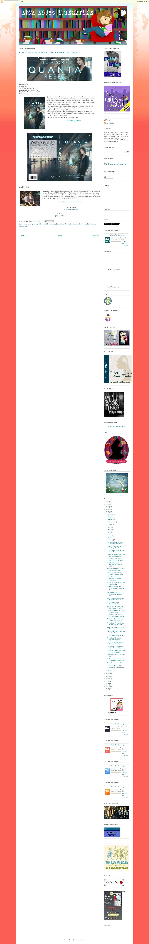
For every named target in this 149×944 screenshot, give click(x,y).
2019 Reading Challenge (116, 724)
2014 (107, 676)
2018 (107, 507)
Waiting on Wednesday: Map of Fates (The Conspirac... (115, 628)
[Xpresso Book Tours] (118, 383)
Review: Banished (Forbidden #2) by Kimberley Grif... (115, 643)
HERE (113, 134)
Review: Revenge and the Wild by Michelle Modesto (116, 632)
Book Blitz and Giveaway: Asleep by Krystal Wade (115, 573)
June (109, 529)
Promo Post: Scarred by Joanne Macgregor (114, 638)
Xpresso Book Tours (88, 224)
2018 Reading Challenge (116, 745)
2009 (107, 689)
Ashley (108, 120)
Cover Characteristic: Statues (115, 635)
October (110, 519)
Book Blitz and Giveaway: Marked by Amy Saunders (115, 666)
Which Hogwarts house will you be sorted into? (115, 164)
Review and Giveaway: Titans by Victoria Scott (116, 611)
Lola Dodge (52, 224)
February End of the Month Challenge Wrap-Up (115, 547)
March (110, 537)
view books (125, 245)
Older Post (96, 235)
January (110, 670)
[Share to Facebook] (51, 221)
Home (60, 235)
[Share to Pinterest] (53, 221)
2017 (107, 509)
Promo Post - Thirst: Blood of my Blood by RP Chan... (115, 623)
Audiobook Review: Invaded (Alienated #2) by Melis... (115, 619)
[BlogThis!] (47, 221)
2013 (107, 678)
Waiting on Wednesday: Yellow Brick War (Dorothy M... (115, 588)
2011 (107, 684)
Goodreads (66, 202)
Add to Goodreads (73, 121)
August (110, 524)
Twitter (80, 202)
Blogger (83, 940)
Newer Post (24, 235)
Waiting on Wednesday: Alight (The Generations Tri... (116, 555)
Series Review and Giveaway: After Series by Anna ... (116, 569)
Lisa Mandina (110, 123)
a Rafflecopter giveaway (71, 209)
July (109, 527)
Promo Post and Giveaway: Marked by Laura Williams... (116, 615)
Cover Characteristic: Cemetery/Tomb (113, 603)
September (111, 522)
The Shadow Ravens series (73, 224)
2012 (107, 681)
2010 (107, 686)
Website (59, 202)
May (109, 532)
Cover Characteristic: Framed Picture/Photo (115, 551)
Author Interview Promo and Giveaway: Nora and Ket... (115, 543)
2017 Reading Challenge (116, 766)
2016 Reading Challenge (116, 787)
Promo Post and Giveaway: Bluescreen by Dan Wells (115, 559)
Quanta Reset (60, 224)
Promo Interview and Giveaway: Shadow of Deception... (114, 578)
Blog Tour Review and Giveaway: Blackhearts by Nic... (115, 594)
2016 (107, 512)
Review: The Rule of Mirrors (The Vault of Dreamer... (115, 607)
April (109, 535)
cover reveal (27, 224)
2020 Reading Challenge (116, 235)
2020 (107, 502)
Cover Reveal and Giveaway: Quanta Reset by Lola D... (115, 599)
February (110, 540)
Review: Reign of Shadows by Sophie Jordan (116, 583)
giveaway (34, 224)
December (111, 514)
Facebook (74, 202)
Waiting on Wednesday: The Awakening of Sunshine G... (116, 659)
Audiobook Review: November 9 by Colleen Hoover (116, 651)
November (111, 517)
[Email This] (45, 221)
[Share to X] (49, 221)
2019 (107, 504)
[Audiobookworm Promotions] (117, 426)
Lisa (112, 238)
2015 (107, 673)
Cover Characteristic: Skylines (116, 663)
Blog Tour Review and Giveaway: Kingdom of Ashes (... (114, 564)
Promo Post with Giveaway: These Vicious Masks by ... (116, 647)
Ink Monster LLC (43, 224)
